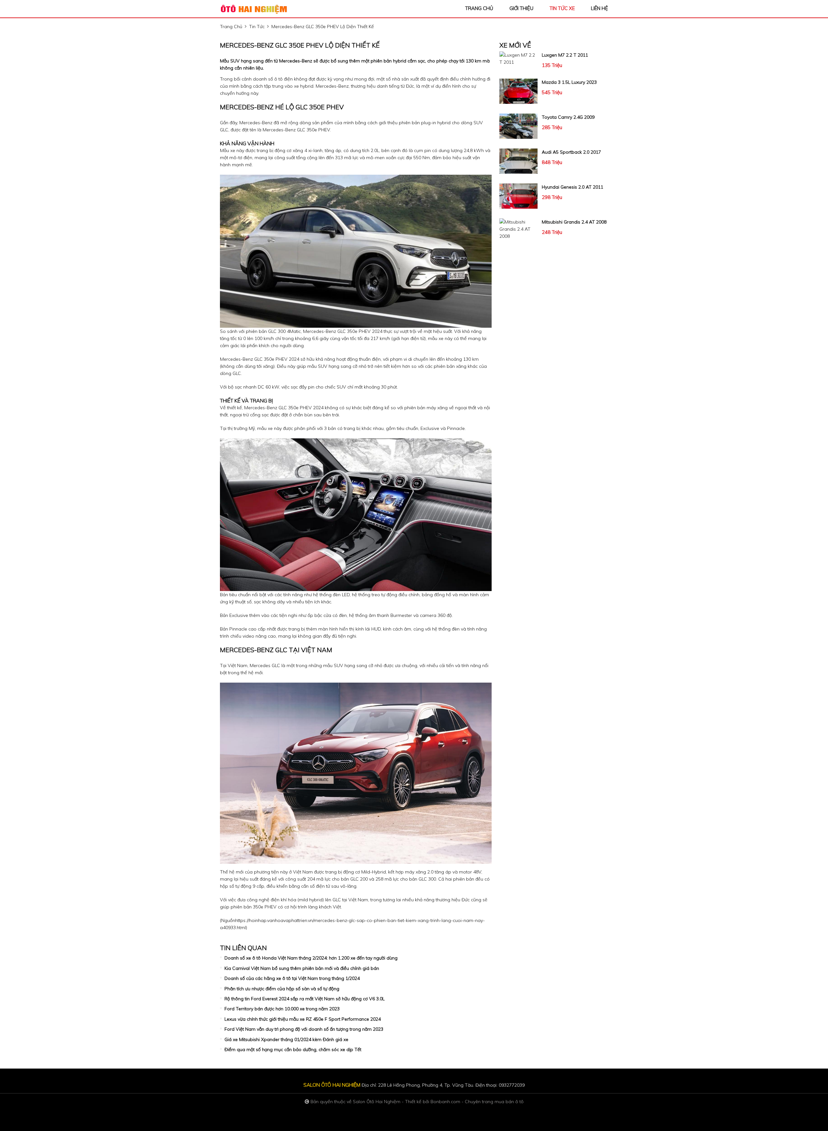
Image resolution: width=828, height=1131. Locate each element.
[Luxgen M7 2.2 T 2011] (518, 58)
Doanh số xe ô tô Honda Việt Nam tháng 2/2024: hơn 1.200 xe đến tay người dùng (311, 958)
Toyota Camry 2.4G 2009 (568, 117)
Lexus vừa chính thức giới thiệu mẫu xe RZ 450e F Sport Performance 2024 (302, 1019)
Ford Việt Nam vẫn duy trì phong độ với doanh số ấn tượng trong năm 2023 (303, 1029)
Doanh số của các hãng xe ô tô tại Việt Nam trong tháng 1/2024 (292, 978)
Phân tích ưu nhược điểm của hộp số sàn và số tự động (281, 989)
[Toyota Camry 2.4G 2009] (518, 126)
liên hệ (599, 8)
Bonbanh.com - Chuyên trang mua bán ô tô (477, 1101)
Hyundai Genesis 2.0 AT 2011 (572, 187)
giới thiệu (521, 8)
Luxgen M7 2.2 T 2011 (565, 55)
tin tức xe (562, 8)
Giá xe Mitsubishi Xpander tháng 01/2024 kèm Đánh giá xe (286, 1039)
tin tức (257, 26)
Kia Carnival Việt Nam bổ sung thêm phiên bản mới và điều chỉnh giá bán (301, 968)
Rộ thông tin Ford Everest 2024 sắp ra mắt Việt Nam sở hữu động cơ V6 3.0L (304, 999)
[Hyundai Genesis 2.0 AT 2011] (518, 196)
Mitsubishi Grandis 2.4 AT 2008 (574, 222)
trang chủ (479, 8)
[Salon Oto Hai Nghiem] (255, 8)
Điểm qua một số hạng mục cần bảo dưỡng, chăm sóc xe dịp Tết (292, 1049)
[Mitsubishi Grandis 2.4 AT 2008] (518, 229)
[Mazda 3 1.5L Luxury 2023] (518, 91)
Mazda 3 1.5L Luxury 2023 (569, 82)
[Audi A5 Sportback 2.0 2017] (518, 161)
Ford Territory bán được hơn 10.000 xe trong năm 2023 (282, 1009)
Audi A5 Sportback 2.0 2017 (571, 152)
